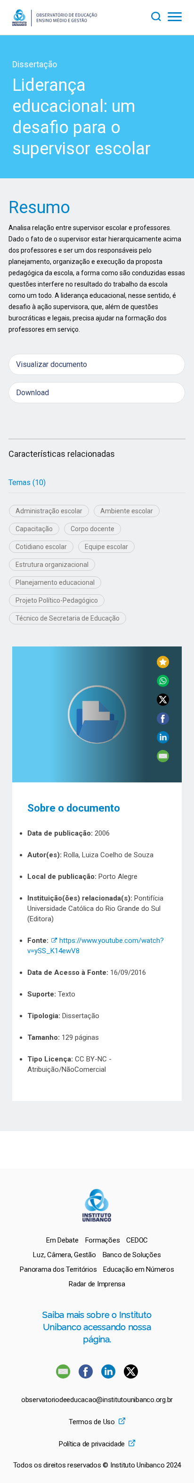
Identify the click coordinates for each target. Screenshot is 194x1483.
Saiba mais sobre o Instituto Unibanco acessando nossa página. (96, 1327)
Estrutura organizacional (52, 564)
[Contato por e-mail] (63, 1375)
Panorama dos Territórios (58, 1269)
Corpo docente (92, 529)
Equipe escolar (106, 546)
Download (32, 392)
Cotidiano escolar (41, 546)
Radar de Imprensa (97, 1284)
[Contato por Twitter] (131, 1375)
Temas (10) (27, 482)
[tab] (27, 483)
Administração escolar (49, 511)
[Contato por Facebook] (86, 1375)
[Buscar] (159, 15)
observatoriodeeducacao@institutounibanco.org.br (97, 1399)
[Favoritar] (163, 665)
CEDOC (137, 1240)
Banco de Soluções (132, 1255)
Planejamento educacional (55, 582)
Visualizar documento (51, 364)
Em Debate (62, 1240)
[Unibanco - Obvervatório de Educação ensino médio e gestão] (54, 23)
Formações (102, 1240)
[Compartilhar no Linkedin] (163, 740)
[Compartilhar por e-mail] (163, 759)
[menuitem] (62, 1240)
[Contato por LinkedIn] (109, 1375)
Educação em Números (138, 1269)
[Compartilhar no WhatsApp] (163, 684)
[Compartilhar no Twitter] (163, 703)
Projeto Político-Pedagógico (57, 600)
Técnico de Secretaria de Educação (68, 618)
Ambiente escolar (126, 511)
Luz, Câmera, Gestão (64, 1255)
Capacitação (34, 529)
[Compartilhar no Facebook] (163, 722)
